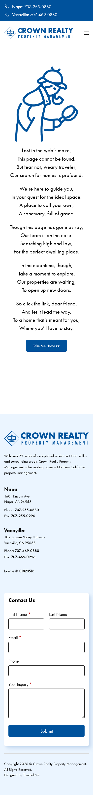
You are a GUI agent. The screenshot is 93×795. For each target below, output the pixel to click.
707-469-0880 (43, 14)
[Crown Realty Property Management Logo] (38, 33)
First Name (19, 614)
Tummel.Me (31, 774)
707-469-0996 (23, 556)
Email (14, 637)
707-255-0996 (23, 515)
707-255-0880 (37, 6)
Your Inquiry (20, 684)
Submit (46, 731)
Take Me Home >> (46, 346)
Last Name (58, 614)
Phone (13, 661)
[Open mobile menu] (86, 33)
